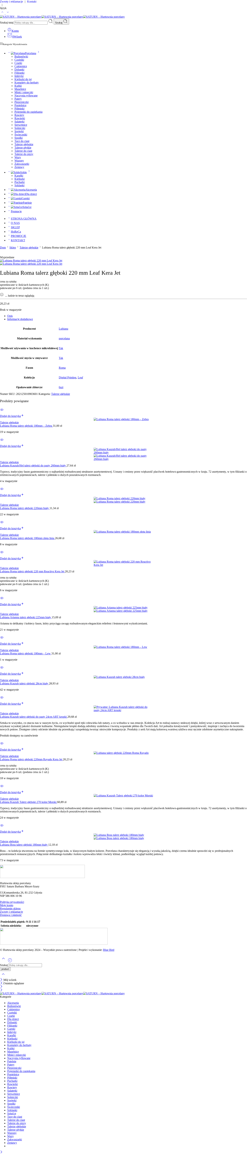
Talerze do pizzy (23, 154)
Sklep (12, 247)
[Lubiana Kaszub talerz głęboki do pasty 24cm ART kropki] (123, 708)
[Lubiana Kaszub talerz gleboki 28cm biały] (123, 677)
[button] (12, 416)
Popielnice (20, 105)
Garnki (26, 198)
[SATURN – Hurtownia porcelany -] (62, 16)
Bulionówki (21, 56)
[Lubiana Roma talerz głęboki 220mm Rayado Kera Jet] (123, 753)
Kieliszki (19, 178)
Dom (3, 247)
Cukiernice (20, 66)
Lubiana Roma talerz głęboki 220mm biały (25, 508)
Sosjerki (19, 131)
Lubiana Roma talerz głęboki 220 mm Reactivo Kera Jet (32, 571)
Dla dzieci (31, 194)
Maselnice (20, 89)
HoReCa (16, 231)
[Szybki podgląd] (2, 412)
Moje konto (6, 905)
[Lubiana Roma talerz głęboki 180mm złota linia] (123, 531)
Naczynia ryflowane (26, 95)
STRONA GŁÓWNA (24, 218)
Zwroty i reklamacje (11, 911)
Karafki (18, 175)
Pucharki (19, 182)
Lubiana (63, 328)
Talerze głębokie (23, 144)
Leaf (80, 377)
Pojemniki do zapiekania (28, 111)
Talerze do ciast (23, 150)
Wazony (19, 160)
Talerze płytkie (22, 147)
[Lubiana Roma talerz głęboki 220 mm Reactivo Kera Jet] (123, 563)
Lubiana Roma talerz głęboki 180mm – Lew (25, 653)
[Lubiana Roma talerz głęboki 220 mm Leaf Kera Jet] (31, 260)
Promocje (16, 211)
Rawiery (19, 115)
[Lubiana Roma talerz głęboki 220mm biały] (123, 500)
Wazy (17, 157)
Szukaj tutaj (7, 22)
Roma (62, 367)
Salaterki (19, 121)
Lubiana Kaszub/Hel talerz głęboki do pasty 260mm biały (33, 465)
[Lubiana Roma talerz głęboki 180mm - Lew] (123, 647)
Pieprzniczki (21, 102)
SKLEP (15, 227)
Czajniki (19, 59)
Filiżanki (19, 72)
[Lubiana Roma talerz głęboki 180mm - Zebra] (123, 419)
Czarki (18, 63)
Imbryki (19, 76)
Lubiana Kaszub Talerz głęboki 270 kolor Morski (28, 802)
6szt (61, 387)
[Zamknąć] (1, 979)
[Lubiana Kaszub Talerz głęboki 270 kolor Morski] (123, 795)
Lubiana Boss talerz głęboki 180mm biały (24, 844)
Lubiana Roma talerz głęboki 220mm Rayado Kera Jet (31, 759)
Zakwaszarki (21, 163)
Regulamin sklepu (10, 908)
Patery (18, 98)
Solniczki (19, 128)
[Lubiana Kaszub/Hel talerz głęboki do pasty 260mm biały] (123, 454)
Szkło (23, 172)
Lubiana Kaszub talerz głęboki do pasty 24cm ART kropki (33, 716)
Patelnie (27, 202)
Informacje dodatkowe (20, 319)
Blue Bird (108, 949)
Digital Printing (67, 377)
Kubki (18, 85)
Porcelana (30, 53)
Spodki (18, 137)
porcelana (64, 338)
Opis (10, 315)
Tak (61, 348)
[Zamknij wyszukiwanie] (3, 976)
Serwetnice (20, 124)
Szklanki (19, 185)
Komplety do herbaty (26, 82)
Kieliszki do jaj (23, 79)
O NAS (15, 222)
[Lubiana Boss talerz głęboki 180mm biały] (123, 836)
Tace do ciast (21, 141)
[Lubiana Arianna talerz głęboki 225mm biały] (123, 609)
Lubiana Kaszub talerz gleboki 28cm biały (24, 683)
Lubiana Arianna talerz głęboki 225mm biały (26, 617)
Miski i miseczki (23, 92)
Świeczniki (20, 134)
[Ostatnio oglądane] (10, 961)
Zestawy (19, 167)
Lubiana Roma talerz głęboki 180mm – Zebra (26, 425)
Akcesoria (31, 189)
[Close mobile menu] (1, 990)
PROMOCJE (18, 235)
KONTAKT (18, 240)
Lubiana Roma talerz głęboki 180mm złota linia (27, 538)
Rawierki (19, 118)
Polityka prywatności (12, 901)
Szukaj (59, 22)
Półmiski (19, 108)
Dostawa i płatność (11, 915)
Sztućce (27, 207)
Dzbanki (19, 69)
